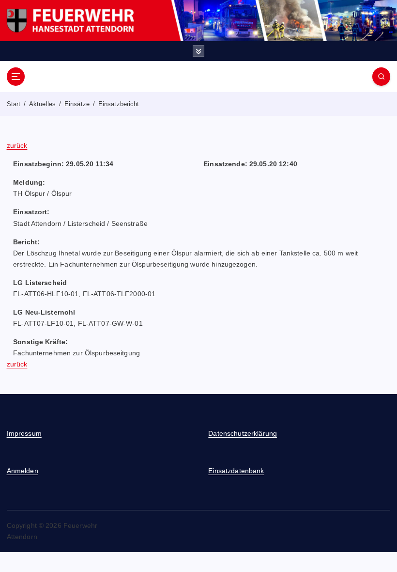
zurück (17, 145)
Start (14, 104)
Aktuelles (42, 104)
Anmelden (22, 471)
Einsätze (77, 104)
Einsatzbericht (118, 104)
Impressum (24, 433)
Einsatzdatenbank (236, 471)
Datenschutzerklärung (242, 433)
